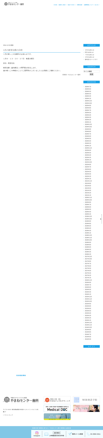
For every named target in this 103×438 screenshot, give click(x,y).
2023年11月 (88, 148)
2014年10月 (88, 327)
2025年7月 (88, 110)
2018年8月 (88, 244)
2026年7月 (88, 86)
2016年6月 (88, 287)
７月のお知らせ (89, 54)
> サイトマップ (8, 415)
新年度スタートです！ (91, 59)
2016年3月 (88, 292)
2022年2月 (88, 176)
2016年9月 (88, 282)
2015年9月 (88, 303)
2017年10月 (88, 259)
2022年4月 (88, 174)
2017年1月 (88, 277)
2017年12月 (88, 256)
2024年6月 (88, 136)
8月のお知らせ (89, 52)
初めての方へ (71, 5)
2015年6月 (88, 308)
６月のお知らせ (89, 57)
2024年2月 (88, 143)
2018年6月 (88, 247)
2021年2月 (88, 193)
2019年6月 (88, 226)
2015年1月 (88, 320)
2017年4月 (88, 270)
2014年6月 (88, 336)
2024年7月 (88, 134)
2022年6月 (88, 169)
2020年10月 (88, 200)
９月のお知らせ (89, 50)
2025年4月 (88, 115)
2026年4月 (88, 93)
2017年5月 (88, 268)
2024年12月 (88, 124)
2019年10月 (88, 219)
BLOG (96, 5)
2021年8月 (88, 183)
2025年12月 (88, 101)
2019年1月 (88, 233)
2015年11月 (88, 299)
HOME (55, 5)
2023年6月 (88, 150)
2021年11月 (88, 181)
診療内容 (79, 5)
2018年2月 (88, 254)
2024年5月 (88, 138)
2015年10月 (88, 301)
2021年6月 (88, 185)
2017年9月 (88, 261)
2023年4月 (88, 155)
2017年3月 (88, 273)
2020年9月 (88, 202)
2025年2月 (88, 119)
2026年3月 (88, 96)
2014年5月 (88, 339)
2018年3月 (88, 252)
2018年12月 (88, 235)
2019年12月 (88, 216)
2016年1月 (88, 294)
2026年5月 (88, 91)
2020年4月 (88, 211)
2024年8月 (88, 131)
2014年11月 (88, 325)
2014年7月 (88, 334)
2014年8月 (88, 332)
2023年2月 (88, 157)
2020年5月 (88, 209)
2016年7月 (88, 285)
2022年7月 (88, 167)
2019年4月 (88, 228)
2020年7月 (88, 204)
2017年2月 (88, 275)
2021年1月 (88, 195)
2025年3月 (88, 117)
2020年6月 (88, 207)
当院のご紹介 (62, 5)
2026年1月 (88, 98)
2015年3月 (88, 315)
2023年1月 (88, 160)
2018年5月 (88, 249)
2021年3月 (88, 190)
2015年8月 (88, 306)
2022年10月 (88, 162)
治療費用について (89, 5)
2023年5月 (88, 152)
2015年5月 (88, 311)
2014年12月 (88, 322)
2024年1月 (88, 145)
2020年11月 (88, 197)
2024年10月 (88, 126)
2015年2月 (88, 318)
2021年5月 (88, 188)
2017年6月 (88, 266)
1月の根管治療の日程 (13, 50)
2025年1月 (88, 122)
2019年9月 (88, 221)
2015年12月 (88, 296)
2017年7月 (88, 263)
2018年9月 (88, 242)
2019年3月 (88, 230)
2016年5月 (88, 289)
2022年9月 (88, 164)
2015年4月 (88, 313)
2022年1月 (88, 178)
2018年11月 (88, 237)
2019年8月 (88, 223)
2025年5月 (88, 112)
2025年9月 (88, 105)
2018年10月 (88, 240)
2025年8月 (88, 108)
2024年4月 (88, 141)
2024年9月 (88, 129)
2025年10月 (88, 103)
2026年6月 (88, 89)
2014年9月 (88, 329)
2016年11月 (88, 280)
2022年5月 (88, 171)
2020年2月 (88, 214)
